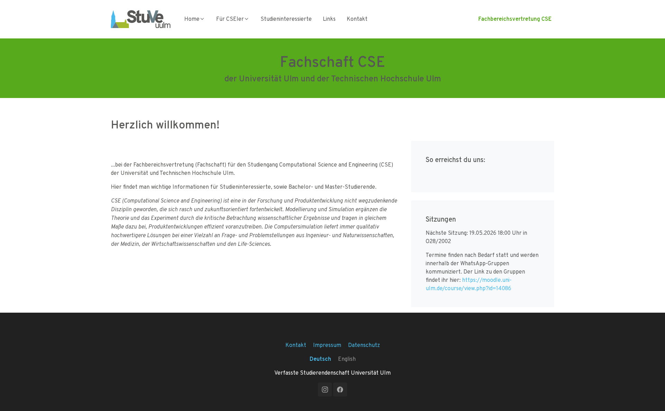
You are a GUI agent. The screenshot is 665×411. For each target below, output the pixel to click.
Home (192, 19)
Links (329, 19)
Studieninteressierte (286, 19)
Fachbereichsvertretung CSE (514, 19)
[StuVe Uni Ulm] (140, 19)
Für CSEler (230, 19)
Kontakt (357, 19)
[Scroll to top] (649, 395)
